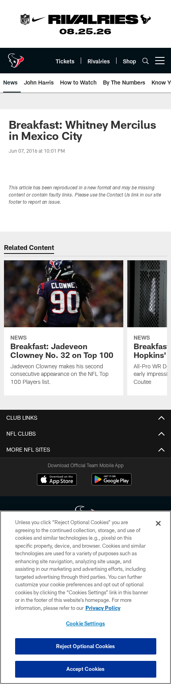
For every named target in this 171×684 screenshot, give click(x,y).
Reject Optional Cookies (85, 646)
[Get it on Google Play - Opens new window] (111, 483)
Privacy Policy (103, 608)
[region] (85, 597)
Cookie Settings (85, 623)
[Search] (145, 60)
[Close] (158, 523)
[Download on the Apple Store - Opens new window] (57, 480)
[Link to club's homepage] (15, 57)
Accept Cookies (85, 669)
